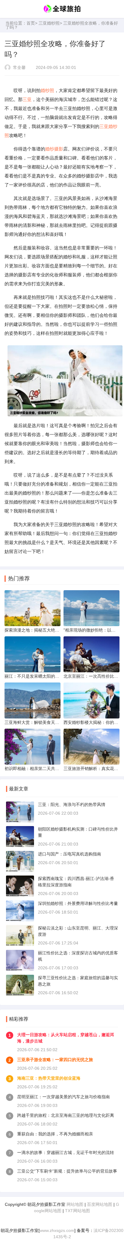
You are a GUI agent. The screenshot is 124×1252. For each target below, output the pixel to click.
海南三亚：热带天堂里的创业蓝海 (48, 1078)
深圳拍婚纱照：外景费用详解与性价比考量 (78, 903)
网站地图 (75, 1204)
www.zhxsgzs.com (57, 1230)
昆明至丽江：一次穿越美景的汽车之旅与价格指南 (63, 1096)
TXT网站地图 (77, 1210)
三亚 (27, 99)
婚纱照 (47, 90)
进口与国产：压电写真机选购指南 (69, 854)
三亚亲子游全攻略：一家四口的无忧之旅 (55, 1059)
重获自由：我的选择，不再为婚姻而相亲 (55, 1134)
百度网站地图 (99, 1204)
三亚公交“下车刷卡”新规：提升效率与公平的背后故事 (67, 1171)
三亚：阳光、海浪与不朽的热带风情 (71, 804)
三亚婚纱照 (49, 23)
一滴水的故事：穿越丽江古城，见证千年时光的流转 (65, 1152)
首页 (30, 23)
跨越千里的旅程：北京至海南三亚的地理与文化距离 (65, 1115)
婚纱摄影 (54, 148)
